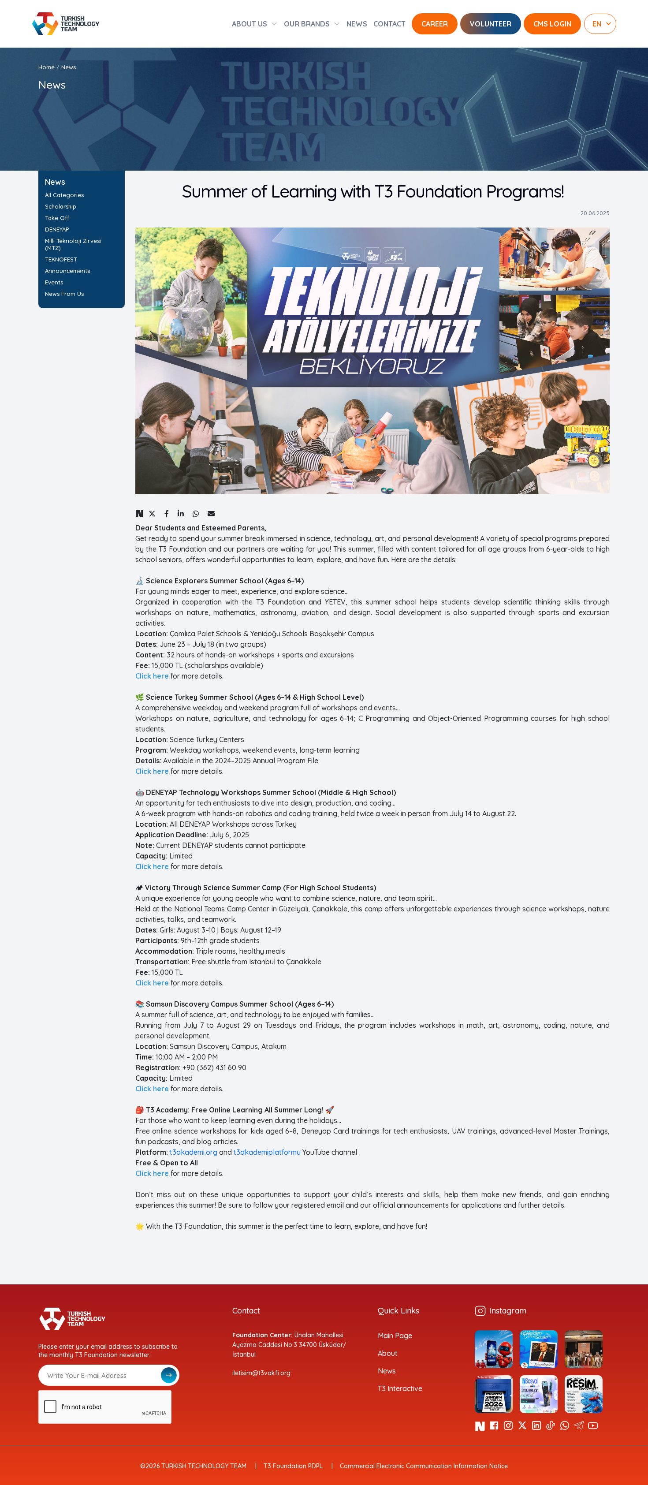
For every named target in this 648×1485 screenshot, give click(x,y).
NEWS (356, 23)
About (388, 1353)
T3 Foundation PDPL (293, 1466)
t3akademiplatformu (267, 1152)
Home (46, 67)
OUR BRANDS (307, 23)
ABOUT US (249, 23)
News (387, 1370)
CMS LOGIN (552, 23)
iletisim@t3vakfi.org (261, 1373)
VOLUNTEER (490, 23)
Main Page (395, 1335)
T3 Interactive (400, 1388)
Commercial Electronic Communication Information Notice (424, 1466)
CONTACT (389, 23)
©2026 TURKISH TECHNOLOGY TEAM (193, 1466)
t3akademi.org (193, 1152)
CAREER (434, 23)
